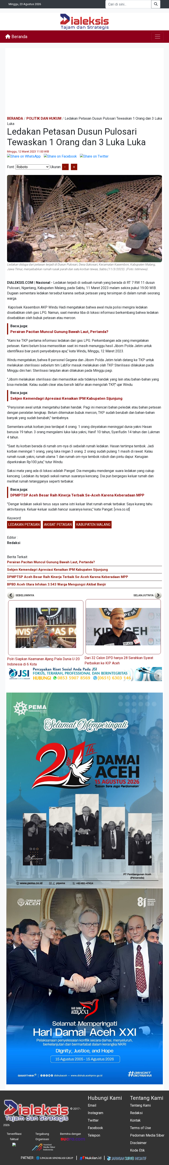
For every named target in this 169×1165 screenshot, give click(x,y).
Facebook (95, 1128)
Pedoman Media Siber (147, 1135)
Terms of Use (140, 1128)
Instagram (95, 1113)
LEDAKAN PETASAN (24, 524)
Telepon (94, 1135)
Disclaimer (138, 1143)
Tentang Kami (140, 1105)
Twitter (93, 1120)
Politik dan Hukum (43, 118)
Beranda (18, 36)
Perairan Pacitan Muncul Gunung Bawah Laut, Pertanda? (59, 331)
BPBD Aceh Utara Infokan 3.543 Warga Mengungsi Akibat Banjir (56, 584)
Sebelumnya (24, 595)
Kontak (135, 1120)
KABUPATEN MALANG (93, 524)
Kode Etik (137, 1150)
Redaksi (136, 1113)
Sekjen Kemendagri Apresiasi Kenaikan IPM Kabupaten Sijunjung (66, 398)
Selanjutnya (143, 595)
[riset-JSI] (84, 674)
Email (92, 1105)
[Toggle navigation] (157, 36)
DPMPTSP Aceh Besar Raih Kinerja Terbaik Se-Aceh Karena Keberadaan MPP (77, 495)
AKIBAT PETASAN (58, 524)
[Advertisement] (84, 82)
